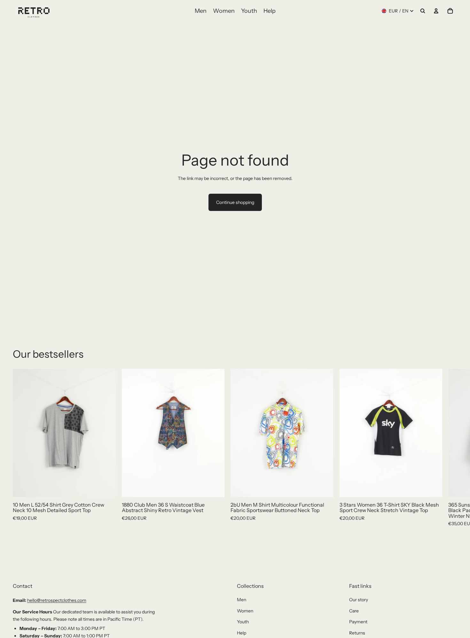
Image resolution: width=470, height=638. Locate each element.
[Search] (423, 11)
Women (245, 611)
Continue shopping (235, 202)
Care (354, 611)
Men (241, 600)
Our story (358, 600)
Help (241, 633)
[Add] (105, 487)
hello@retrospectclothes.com (56, 600)
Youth (243, 622)
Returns (357, 633)
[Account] (436, 11)
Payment (358, 622)
